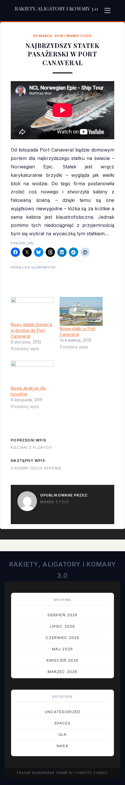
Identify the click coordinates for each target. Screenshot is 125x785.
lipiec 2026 (62, 626)
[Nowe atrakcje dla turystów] (32, 373)
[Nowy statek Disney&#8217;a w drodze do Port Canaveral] (32, 309)
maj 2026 (62, 649)
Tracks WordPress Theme (42, 773)
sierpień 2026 (62, 615)
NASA (62, 745)
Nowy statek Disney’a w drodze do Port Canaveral (31, 330)
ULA (62, 734)
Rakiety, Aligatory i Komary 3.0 (56, 8)
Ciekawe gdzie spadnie (36, 468)
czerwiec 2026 (63, 637)
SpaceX (62, 723)
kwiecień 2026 (63, 660)
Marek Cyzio (79, 36)
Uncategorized (62, 711)
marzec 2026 (62, 671)
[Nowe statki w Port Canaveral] (81, 311)
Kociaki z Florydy (31, 447)
